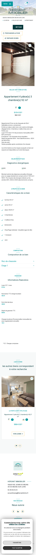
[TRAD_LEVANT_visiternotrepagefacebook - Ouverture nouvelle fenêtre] (13, 511)
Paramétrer (17, 542)
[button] (20, 445)
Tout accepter (17, 548)
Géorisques (25, 150)
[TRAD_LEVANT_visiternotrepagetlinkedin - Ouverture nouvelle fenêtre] (18, 511)
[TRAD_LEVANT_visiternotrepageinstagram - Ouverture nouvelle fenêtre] (22, 511)
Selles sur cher (17, 20)
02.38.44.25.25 (12, 490)
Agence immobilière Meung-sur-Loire (14, 17)
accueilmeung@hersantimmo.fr (18, 493)
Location (6, 20)
